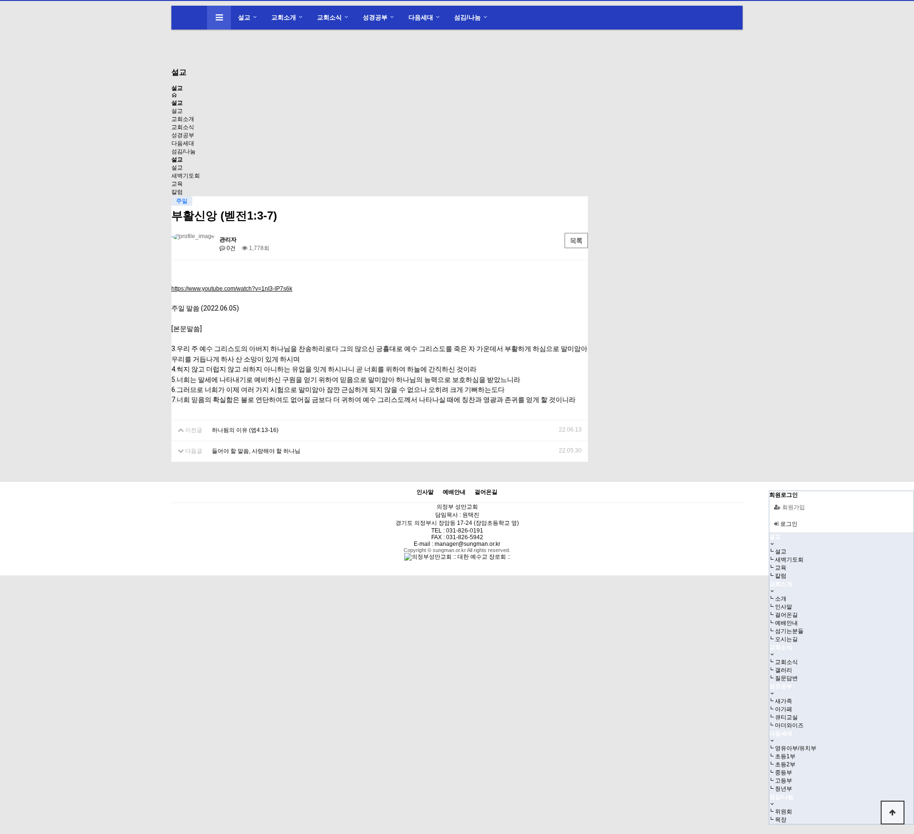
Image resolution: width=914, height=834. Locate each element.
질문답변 (786, 678)
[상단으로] (892, 812)
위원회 (783, 811)
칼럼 (177, 192)
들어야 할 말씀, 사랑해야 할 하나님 (256, 451)
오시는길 (786, 639)
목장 (780, 819)
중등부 (783, 772)
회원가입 (793, 507)
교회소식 (329, 17)
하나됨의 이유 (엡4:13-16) (245, 430)
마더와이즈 (789, 725)
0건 (230, 248)
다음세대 (420, 17)
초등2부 (785, 764)
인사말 (783, 606)
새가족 (783, 701)
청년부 (783, 788)
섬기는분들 (789, 631)
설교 (244, 17)
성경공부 (375, 17)
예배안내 (786, 623)
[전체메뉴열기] (219, 18)
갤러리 (783, 670)
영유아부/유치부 (795, 748)
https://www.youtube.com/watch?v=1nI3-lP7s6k (231, 288)
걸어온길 (786, 615)
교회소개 (283, 17)
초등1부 (785, 756)
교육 (177, 184)
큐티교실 (786, 717)
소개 (780, 598)
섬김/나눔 (467, 17)
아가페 (783, 709)
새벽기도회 (185, 175)
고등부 (783, 780)
